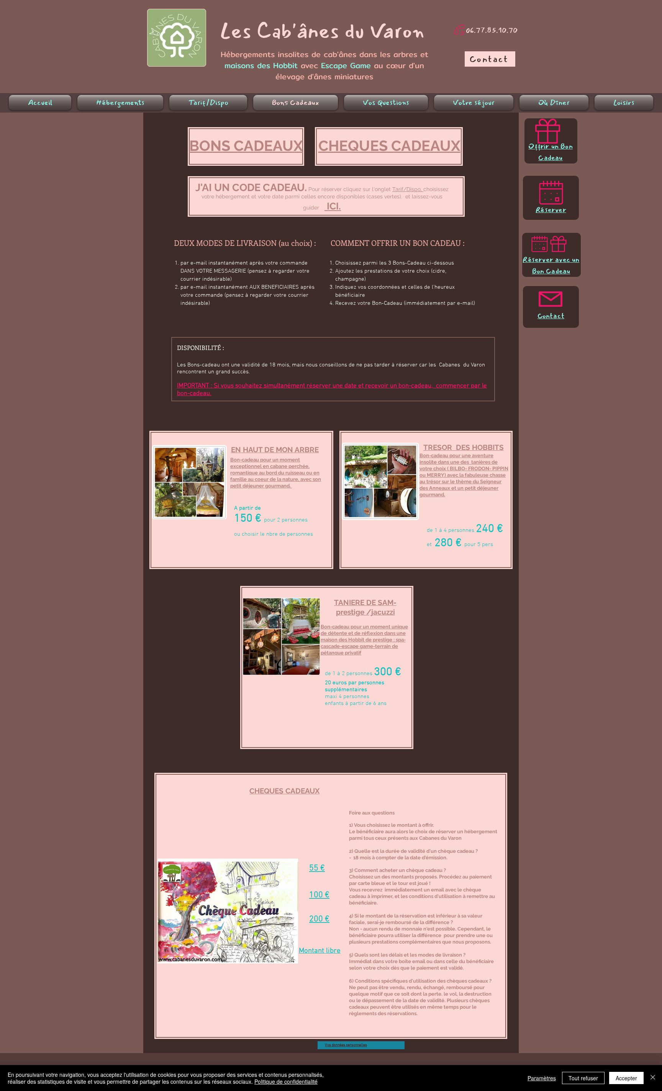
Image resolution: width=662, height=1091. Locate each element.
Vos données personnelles (346, 1045)
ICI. (332, 206)
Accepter (626, 1078)
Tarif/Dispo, (407, 189)
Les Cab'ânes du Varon (322, 31)
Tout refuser (583, 1078)
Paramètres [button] (542, 1078)
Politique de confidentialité (286, 1081)
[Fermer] (652, 1078)
